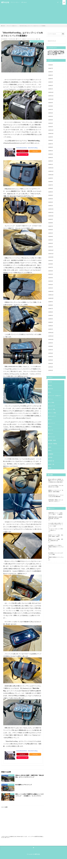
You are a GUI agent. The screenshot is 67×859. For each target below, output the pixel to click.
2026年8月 (50, 64)
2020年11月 (50, 294)
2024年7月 (50, 143)
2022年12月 (50, 209)
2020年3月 (50, 322)
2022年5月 (50, 233)
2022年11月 (50, 212)
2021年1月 (50, 288)
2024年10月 (50, 133)
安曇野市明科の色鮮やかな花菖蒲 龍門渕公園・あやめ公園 (55, 517)
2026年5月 (50, 75)
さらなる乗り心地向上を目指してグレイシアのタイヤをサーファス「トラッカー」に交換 (55, 525)
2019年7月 (50, 349)
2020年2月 (50, 325)
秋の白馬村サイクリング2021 (54, 545)
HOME (3, 25)
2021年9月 (50, 260)
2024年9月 (50, 136)
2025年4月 (50, 119)
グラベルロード (11, 784)
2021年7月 (50, 267)
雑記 (50, 467)
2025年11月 (50, 95)
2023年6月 (50, 188)
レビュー (34, 38)
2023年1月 (50, 205)
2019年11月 (50, 336)
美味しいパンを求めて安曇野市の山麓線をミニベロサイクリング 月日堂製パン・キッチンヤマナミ (29, 795)
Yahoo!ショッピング (21, 154)
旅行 (50, 447)
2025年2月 (50, 126)
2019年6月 (50, 353)
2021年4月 (50, 277)
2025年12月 (50, 92)
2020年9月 (50, 301)
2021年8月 (50, 263)
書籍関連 (51, 454)
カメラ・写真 (52, 409)
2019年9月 (50, 342)
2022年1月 (50, 246)
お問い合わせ (24, 2)
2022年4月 (50, 236)
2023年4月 (50, 195)
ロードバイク (52, 436)
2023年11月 (50, 171)
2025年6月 (50, 112)
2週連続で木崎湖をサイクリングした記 (56, 547)
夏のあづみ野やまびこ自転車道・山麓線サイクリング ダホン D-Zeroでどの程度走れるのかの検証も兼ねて (55, 481)
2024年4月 (50, 154)
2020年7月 (50, 308)
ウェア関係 (51, 402)
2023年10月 (50, 174)
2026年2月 (50, 85)
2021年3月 (50, 281)
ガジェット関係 (52, 412)
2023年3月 (50, 198)
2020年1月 (50, 329)
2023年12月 (50, 167)
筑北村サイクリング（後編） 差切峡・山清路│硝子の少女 (55, 540)
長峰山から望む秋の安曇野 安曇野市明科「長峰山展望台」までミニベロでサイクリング (29, 776)
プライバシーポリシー (15, 2)
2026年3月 (50, 82)
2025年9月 (50, 102)
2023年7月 (50, 185)
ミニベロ (51, 429)
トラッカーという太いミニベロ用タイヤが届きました (55, 529)
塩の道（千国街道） (53, 443)
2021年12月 (50, 250)
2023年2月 (50, 202)
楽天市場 (21, 151)
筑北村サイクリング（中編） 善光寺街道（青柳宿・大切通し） (55, 535)
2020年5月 (50, 315)
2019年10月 (50, 339)
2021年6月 (50, 270)
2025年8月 (50, 106)
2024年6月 (50, 147)
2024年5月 (50, 150)
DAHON (51, 388)
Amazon (34, 151)
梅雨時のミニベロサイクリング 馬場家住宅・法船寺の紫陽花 (55, 491)
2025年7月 (50, 109)
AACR (50, 381)
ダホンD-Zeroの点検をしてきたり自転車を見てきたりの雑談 (55, 486)
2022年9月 (50, 219)
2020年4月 (50, 318)
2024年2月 (50, 161)
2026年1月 (50, 88)
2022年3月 (50, 239)
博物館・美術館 (52, 440)
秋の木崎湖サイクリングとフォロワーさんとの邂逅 (55, 553)
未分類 (50, 457)
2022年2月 (50, 243)
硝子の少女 (5, 2)
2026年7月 (50, 68)
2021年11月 (50, 253)
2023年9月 (50, 178)
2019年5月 (50, 356)
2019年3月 (50, 363)
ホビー (50, 426)
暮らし (50, 450)
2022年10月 (50, 215)
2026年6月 (50, 71)
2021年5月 (50, 274)
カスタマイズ (52, 405)
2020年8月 (50, 305)
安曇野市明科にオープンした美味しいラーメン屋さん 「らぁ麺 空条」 (55, 513)
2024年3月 (50, 157)
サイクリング (30, 38)
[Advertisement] (33, 14)
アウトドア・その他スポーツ (12, 25)
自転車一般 (51, 460)
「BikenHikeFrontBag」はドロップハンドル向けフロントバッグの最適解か (32, 25)
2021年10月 (50, 257)
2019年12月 (50, 332)
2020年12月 (50, 291)
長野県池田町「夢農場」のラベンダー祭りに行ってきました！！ (55, 500)
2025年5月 (50, 116)
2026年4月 (50, 78)
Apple (50, 385)
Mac (50, 392)
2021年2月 (50, 284)
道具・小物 (38, 38)
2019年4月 (50, 360)
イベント (51, 399)
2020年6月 (50, 312)
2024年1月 (50, 164)
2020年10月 (50, 298)
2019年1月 (50, 370)
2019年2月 (50, 366)
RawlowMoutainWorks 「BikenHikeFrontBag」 (27, 147)
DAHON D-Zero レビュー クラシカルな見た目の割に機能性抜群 (55, 496)
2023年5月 (50, 191)
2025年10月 (50, 99)
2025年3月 (50, 123)
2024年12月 (50, 130)
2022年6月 (50, 229)
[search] (63, 33)
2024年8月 (50, 140)
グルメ (50, 419)
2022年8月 (50, 222)
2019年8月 (50, 346)
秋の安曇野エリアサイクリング (23, 784)
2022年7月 (50, 226)
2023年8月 (50, 181)
